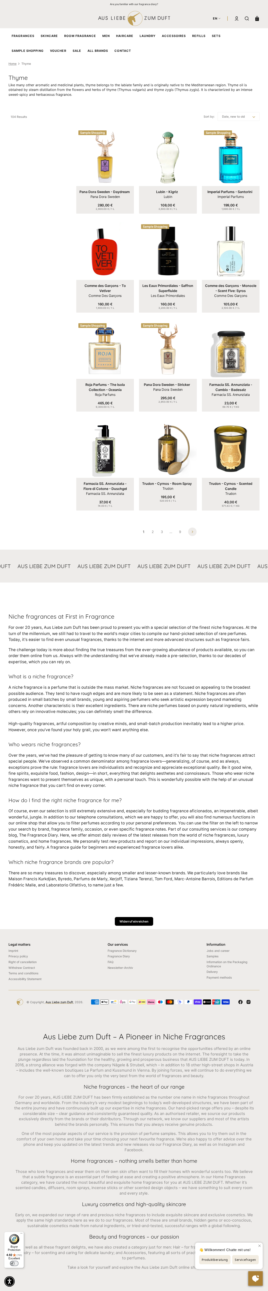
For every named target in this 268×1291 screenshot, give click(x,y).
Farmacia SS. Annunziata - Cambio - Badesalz (230, 387)
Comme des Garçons (105, 295)
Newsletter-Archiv (120, 967)
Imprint (13, 950)
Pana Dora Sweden (105, 197)
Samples (213, 956)
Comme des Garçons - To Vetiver (105, 288)
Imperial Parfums (231, 197)
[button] (237, 18)
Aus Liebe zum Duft (59, 1002)
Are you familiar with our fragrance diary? (134, 4)
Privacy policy (18, 956)
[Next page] (192, 532)
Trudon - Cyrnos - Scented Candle (230, 486)
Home (12, 63)
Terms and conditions (23, 973)
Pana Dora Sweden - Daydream (104, 192)
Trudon (167, 488)
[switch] (14, 1263)
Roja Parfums (105, 394)
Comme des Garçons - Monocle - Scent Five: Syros (230, 288)
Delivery (212, 972)
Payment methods (219, 977)
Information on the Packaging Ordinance (227, 964)
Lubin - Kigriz (167, 192)
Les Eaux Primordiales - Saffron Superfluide (167, 288)
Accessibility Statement (25, 979)
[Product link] (105, 171)
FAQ (111, 962)
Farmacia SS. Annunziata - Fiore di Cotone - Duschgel (105, 486)
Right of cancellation (22, 962)
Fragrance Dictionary (122, 950)
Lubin (168, 197)
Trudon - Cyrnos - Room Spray (167, 483)
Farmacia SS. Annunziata (231, 394)
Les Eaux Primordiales (168, 295)
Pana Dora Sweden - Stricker (167, 384)
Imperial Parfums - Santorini (229, 192)
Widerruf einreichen (134, 921)
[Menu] (21, 1234)
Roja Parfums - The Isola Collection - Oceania (105, 387)
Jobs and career (218, 950)
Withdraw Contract (21, 967)
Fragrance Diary (119, 956)
